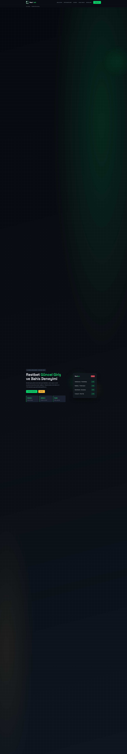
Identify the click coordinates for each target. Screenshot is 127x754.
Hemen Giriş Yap (32, 391)
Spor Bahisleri (68, 2)
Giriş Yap (97, 2)
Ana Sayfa (59, 2)
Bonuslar (88, 2)
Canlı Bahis (82, 2)
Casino (75, 2)
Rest (33, 2)
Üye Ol (41, 391)
